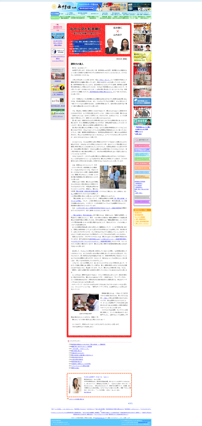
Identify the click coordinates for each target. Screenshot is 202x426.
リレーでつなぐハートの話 (133, 17)
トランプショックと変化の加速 (80, 366)
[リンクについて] (147, 420)
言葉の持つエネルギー (78, 353)
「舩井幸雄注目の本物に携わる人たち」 (101, 92)
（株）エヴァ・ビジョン (142, 223)
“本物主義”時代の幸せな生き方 (106, 17)
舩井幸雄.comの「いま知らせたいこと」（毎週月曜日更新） (108, 239)
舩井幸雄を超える (77, 361)
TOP (53, 409)
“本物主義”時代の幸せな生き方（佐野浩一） (130, 412)
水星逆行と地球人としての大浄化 (81, 364)
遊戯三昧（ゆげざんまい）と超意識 (82, 346)
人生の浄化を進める (77, 359)
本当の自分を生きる (77, 357)
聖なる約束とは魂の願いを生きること (82, 355)
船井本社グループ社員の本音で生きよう (118, 414)
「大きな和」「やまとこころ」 (80, 348)
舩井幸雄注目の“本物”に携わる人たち (115, 409)
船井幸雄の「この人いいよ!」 (129, 14)
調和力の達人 (75, 368)
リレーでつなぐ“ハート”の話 (101, 414)
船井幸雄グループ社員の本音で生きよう (145, 17)
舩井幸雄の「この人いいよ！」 (132, 409)
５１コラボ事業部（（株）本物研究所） (58, 93)
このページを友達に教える (76, 399)
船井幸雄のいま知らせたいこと (70, 14)
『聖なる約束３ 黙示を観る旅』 (82, 215)
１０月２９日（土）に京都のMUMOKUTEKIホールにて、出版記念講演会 (98, 208)
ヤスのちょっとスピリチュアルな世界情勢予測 (78, 17)
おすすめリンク (94, 14)
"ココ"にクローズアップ (144, 14)
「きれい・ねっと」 (104, 80)
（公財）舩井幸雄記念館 (142, 221)
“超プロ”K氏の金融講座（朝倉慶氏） (91, 412)
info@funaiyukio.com (99, 417)
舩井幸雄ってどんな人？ (80, 409)
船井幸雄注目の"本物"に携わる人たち (116, 14)
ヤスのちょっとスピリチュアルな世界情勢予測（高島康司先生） (66, 412)
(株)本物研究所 (139, 215)
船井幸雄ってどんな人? (83, 14)
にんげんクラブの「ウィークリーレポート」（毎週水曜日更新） (92, 241)
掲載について (139, 131)
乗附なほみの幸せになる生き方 (121, 17)
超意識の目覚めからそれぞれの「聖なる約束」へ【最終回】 (89, 344)
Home (57, 14)
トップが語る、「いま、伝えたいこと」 (64, 409)
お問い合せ (138, 134)
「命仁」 (106, 298)
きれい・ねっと (79, 44)
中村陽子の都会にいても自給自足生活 (93, 17)
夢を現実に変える (77, 351)
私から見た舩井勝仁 (105, 14)
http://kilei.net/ (87, 392)
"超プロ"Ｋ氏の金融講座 (60, 17)
